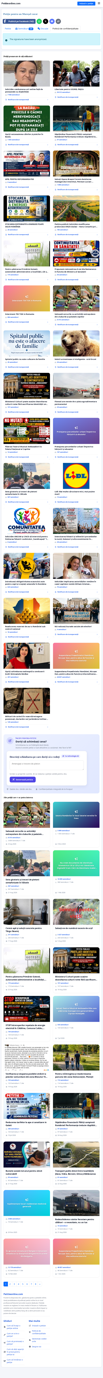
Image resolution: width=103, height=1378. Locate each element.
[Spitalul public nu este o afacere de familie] (27, 350)
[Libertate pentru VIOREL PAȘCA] (76, 80)
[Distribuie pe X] (45, 21)
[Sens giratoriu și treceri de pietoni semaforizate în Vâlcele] (27, 484)
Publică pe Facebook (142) (21, 21)
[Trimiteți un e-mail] (52, 21)
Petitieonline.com (11, 3)
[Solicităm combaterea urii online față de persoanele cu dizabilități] (27, 82)
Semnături (25, 28)
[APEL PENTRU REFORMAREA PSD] (27, 170)
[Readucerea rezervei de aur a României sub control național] (27, 619)
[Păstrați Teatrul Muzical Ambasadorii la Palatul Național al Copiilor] (27, 439)
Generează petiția (24, 779)
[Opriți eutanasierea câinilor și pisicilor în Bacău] (27, 127)
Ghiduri (8, 1320)
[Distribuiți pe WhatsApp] (39, 21)
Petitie (8, 28)
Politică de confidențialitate (65, 28)
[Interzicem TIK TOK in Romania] (27, 305)
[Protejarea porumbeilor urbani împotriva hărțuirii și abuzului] (76, 439)
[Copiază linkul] (58, 21)
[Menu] (98, 3)
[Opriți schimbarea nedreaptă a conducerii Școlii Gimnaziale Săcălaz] (27, 664)
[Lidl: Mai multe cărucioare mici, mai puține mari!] (76, 484)
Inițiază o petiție (86, 3)
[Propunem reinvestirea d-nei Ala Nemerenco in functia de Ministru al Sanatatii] (76, 261)
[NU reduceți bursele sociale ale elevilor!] (76, 617)
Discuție (44, 28)
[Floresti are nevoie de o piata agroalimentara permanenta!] (76, 394)
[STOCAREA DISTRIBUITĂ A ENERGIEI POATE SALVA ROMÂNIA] (27, 216)
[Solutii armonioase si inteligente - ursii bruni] (76, 350)
